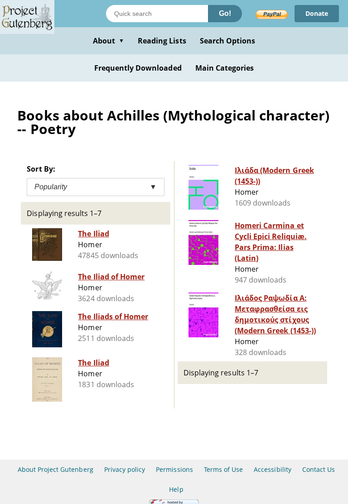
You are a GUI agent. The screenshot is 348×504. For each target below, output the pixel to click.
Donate (316, 13)
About (108, 41)
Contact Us (318, 469)
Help (176, 489)
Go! (225, 13)
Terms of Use (223, 469)
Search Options (228, 41)
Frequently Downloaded (138, 68)
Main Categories (224, 68)
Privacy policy (124, 469)
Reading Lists (162, 41)
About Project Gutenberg (55, 469)
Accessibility (272, 469)
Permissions (174, 469)
